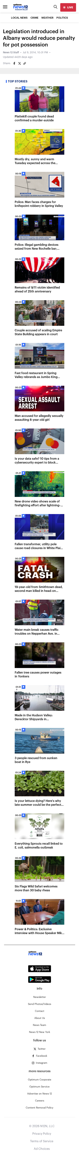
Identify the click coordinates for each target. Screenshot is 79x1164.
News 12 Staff (11, 52)
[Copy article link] (24, 63)
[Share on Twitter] (19, 63)
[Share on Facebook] (14, 63)
